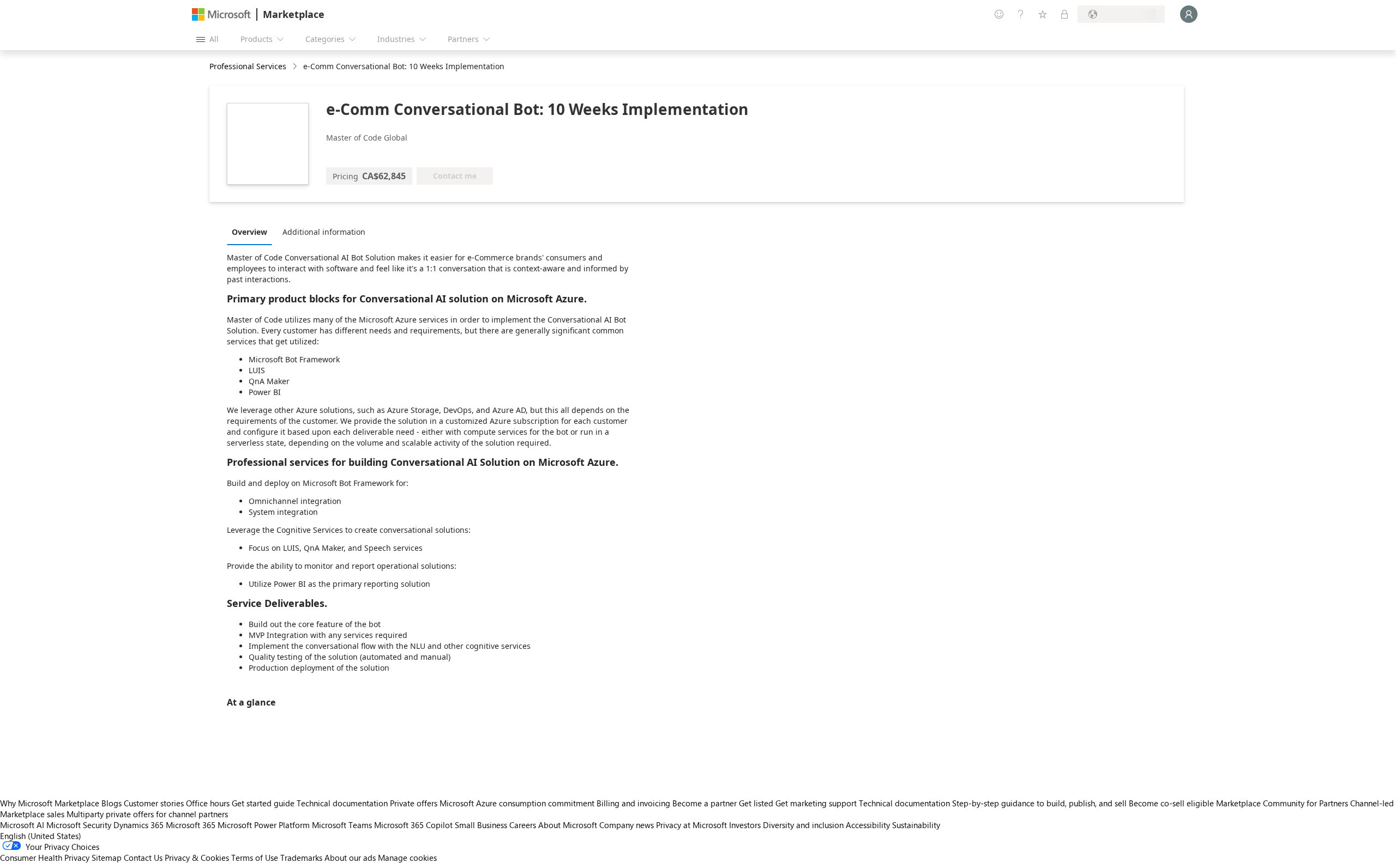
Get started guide (263, 803)
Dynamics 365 (138, 824)
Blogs (111, 803)
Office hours (208, 803)
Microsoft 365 (190, 824)
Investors (745, 824)
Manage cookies (407, 857)
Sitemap (107, 857)
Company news (626, 824)
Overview (249, 232)
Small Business (481, 824)
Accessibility (868, 824)
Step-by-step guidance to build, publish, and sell (1039, 803)
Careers (522, 824)
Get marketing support (816, 803)
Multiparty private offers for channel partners (147, 814)
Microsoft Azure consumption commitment (518, 803)
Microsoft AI (22, 824)
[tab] (252, 232)
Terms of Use (254, 857)
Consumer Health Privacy (44, 857)
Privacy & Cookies (197, 857)
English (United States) (40, 835)
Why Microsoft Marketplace (49, 803)
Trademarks (301, 857)
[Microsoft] (221, 14)
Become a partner (704, 803)
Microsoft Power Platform (264, 824)
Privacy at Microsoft (691, 824)
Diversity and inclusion (803, 824)
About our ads (350, 857)
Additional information (323, 232)
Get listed (756, 803)
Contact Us (143, 857)
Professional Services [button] (247, 66)
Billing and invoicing (633, 803)
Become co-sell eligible (1171, 803)
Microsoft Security (78, 824)
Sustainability (916, 824)
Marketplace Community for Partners (1282, 803)
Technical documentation (342, 803)
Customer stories (154, 803)
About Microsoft (567, 824)
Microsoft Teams (342, 824)
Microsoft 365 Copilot (413, 824)
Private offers (413, 803)
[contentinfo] (296, 67)
